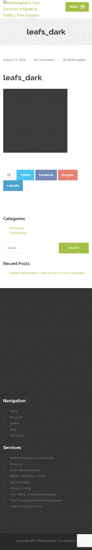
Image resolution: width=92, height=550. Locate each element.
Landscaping (18, 232)
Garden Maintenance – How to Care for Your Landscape (47, 273)
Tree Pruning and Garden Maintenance (36, 500)
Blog (13, 429)
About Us (16, 417)
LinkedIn (13, 185)
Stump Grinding (20, 488)
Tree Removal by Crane (26, 506)
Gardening (17, 228)
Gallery (14, 423)
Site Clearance (20, 482)
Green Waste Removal (25, 470)
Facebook (46, 175)
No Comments (44, 60)
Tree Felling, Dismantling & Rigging (33, 494)
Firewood (16, 464)
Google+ (68, 175)
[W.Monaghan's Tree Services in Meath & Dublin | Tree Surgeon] (24, 9)
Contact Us (17, 435)
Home (14, 411)
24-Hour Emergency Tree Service (32, 458)
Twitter (25, 175)
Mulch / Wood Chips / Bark (27, 476)
